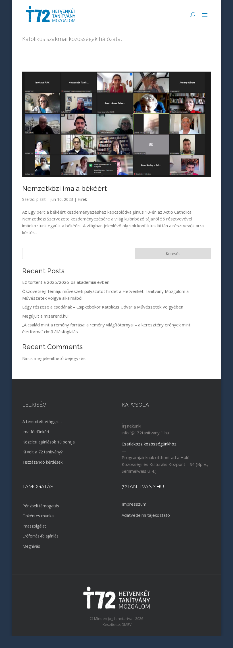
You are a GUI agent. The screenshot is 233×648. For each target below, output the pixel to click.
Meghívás (31, 546)
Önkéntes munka (38, 515)
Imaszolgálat (34, 526)
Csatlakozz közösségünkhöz (149, 444)
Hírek (82, 199)
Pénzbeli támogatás (40, 506)
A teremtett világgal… (42, 421)
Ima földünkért (35, 431)
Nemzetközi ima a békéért (64, 188)
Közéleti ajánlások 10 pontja (48, 442)
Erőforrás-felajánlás (40, 536)
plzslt (41, 199)
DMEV (127, 624)
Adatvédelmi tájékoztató (146, 515)
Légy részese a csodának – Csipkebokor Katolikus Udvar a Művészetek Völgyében (102, 307)
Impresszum (134, 504)
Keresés (173, 253)
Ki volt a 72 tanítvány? (42, 452)
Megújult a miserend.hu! (45, 316)
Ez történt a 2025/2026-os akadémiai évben (65, 282)
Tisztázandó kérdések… (44, 462)
